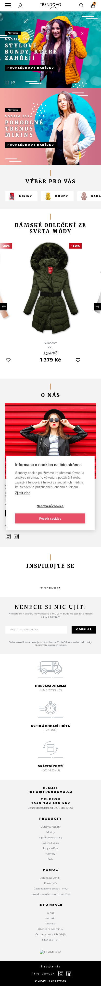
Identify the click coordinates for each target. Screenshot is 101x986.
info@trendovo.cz (50, 792)
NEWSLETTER (50, 939)
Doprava (50, 923)
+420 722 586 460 (50, 803)
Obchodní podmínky (50, 929)
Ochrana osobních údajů (51, 934)
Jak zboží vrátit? (50, 877)
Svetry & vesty (50, 842)
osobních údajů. (57, 645)
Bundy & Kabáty (50, 826)
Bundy (61, 196)
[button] (3, 306)
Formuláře (50, 883)
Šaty (50, 859)
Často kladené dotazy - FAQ (50, 888)
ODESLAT (84, 629)
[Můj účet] (21, 5)
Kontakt (50, 918)
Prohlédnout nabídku (30, 67)
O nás (50, 912)
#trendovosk (49, 587)
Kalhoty (50, 853)
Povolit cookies (50, 518)
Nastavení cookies (50, 506)
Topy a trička (50, 848)
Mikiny (25, 196)
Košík (95, 3)
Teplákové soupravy (50, 837)
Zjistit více (22, 492)
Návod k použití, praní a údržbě (50, 894)
